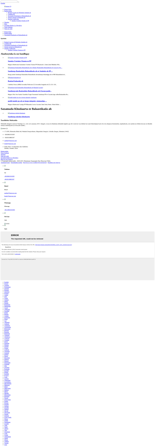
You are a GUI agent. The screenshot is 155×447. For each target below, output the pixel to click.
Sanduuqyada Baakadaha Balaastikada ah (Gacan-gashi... (29, 91)
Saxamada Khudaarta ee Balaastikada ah (19, 16)
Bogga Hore (7, 9)
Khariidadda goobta (16, 162)
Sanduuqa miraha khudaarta (19, 117)
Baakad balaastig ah (15, 81)
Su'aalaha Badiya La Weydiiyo (13, 25)
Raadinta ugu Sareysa (54, 162)
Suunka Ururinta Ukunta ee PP (20, 20)
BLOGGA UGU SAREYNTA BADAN (35, 162)
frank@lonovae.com (10, 196)
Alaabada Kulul (5, 162)
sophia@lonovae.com (10, 193)
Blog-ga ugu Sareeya (7, 159)
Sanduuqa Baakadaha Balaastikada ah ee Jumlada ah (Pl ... (30, 71)
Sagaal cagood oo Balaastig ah (16, 17)
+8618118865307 (9, 179)
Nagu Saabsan (8, 27)
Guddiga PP (11, 14)
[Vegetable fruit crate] (16, 113)
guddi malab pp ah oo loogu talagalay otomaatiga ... (27, 101)
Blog (5, 24)
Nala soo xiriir (8, 29)
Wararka (6, 22)
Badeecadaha (8, 11)
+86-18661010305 (9, 210)
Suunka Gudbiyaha (13, 19)
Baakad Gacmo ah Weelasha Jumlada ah (19, 12)
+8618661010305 (9, 176)
